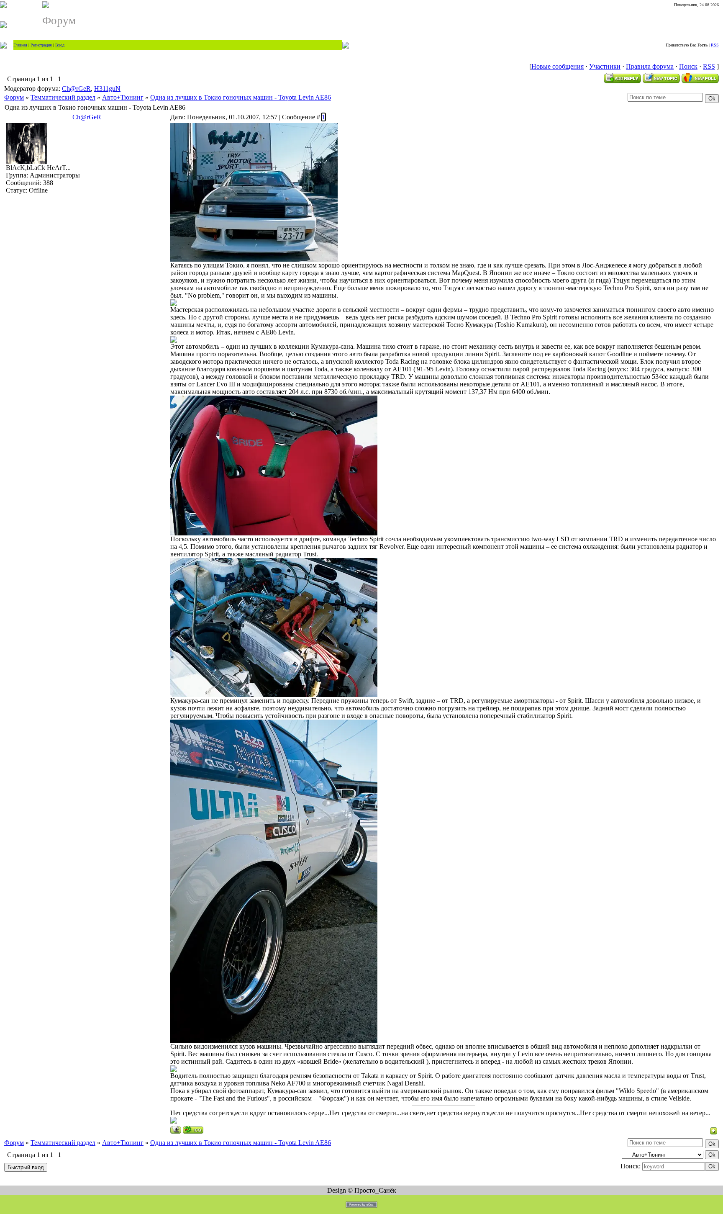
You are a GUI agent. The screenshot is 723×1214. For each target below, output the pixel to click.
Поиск (688, 66)
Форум (14, 97)
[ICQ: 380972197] (193, 1130)
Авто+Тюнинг (123, 97)
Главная (20, 45)
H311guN (107, 88)
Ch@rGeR (76, 88)
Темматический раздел (63, 97)
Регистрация (41, 45)
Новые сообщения (557, 66)
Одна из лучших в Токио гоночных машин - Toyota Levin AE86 (240, 97)
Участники (604, 66)
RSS (715, 45)
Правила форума (650, 66)
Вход (59, 45)
